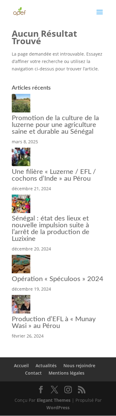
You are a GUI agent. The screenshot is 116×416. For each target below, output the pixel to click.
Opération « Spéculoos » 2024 (57, 278)
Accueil (21, 365)
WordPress (58, 407)
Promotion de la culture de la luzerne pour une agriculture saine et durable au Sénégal (55, 125)
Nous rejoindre (79, 365)
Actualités (46, 365)
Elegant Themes (54, 400)
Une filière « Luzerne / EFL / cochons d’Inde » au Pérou (54, 175)
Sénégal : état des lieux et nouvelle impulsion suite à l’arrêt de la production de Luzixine (50, 228)
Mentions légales (66, 373)
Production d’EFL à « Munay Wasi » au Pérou (53, 322)
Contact (33, 373)
